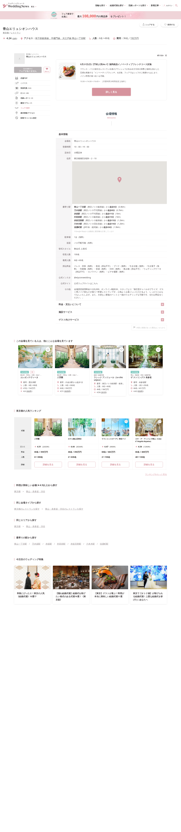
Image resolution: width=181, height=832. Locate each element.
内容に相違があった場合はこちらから (150, 327)
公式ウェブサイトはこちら (86, 283)
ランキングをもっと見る (156, 474)
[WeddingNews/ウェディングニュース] (16, 6)
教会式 (77, 248)
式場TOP (24, 78)
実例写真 (26, 88)
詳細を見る (82, 464)
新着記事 (155, 5)
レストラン (16, 32)
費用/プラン (26, 103)
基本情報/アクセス (28, 113)
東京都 (6, 32)
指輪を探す (100, 5)
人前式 (84, 248)
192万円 (134, 38)
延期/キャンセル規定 (28, 118)
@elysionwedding (82, 277)
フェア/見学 (25, 108)
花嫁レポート (27, 98)
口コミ (25, 93)
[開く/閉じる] (162, 304)
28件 (15, 38)
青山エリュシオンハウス (20, 29)
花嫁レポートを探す (137, 5)
